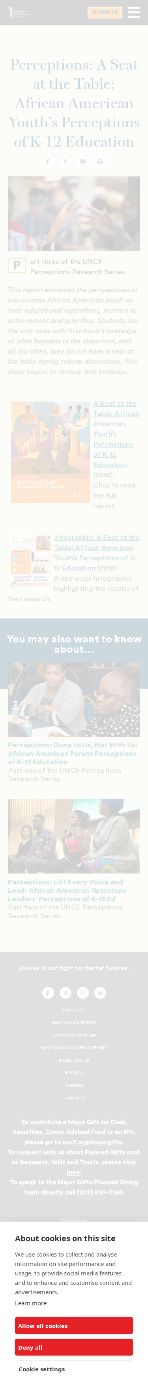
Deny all (30, 1347)
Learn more (31, 1303)
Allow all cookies (42, 1326)
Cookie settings (42, 1369)
